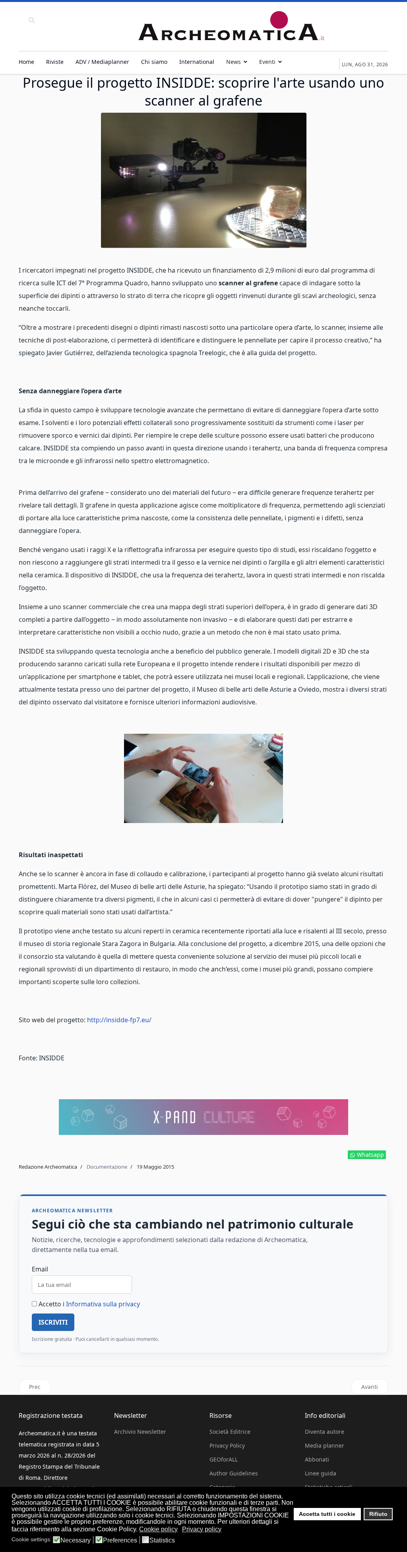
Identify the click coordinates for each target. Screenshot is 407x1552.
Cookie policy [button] (158, 1529)
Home (26, 61)
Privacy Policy (227, 1445)
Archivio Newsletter (140, 1431)
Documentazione (107, 1166)
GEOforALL (223, 1459)
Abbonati (317, 1459)
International (196, 61)
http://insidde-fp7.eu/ (119, 1019)
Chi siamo (154, 61)
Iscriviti (53, 1322)
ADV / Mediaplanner (102, 61)
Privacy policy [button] (201, 1529)
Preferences (120, 1540)
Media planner (324, 1445)
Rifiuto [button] (378, 1514)
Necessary (75, 1540)
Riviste (55, 61)
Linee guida (320, 1473)
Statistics (162, 1540)
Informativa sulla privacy (103, 1304)
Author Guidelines (233, 1473)
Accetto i (88, 1304)
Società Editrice (229, 1431)
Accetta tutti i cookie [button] (327, 1514)
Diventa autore (324, 1431)
